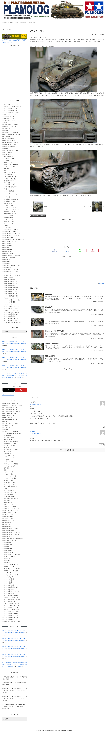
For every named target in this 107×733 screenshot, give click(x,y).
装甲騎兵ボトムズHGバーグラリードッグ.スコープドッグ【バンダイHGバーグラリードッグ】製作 (14, 698)
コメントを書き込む (67, 450)
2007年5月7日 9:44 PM (35, 433)
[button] (25, 30)
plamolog (32, 431)
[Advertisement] (67, 232)
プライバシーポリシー (8, 395)
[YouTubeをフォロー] (21, 390)
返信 (102, 427)
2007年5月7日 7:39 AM (35, 404)
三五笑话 (19, 377)
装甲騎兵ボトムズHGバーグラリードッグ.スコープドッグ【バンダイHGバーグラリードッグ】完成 (14, 690)
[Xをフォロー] (9, 390)
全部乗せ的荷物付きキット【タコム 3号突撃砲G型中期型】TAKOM (14, 678)
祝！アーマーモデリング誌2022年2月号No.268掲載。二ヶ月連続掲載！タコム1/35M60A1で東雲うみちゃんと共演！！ (14, 375)
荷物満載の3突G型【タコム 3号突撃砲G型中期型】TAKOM (14, 684)
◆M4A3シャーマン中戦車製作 (38, 215)
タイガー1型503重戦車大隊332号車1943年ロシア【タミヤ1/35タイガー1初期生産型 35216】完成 (14, 706)
